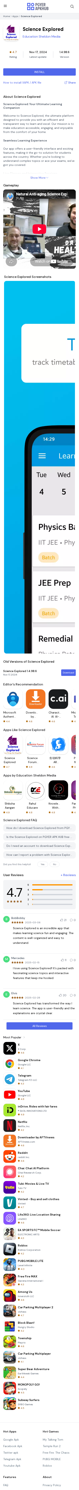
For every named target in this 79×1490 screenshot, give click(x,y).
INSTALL (39, 72)
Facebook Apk (12, 1446)
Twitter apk (10, 1452)
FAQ (5, 1485)
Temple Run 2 (52, 1446)
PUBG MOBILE (52, 1459)
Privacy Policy (52, 1485)
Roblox (47, 1465)
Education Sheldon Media (41, 36)
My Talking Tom (53, 1439)
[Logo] (38, 6)
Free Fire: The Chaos (56, 1452)
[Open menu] (5, 6)
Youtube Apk (11, 1465)
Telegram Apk (12, 1459)
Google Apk (11, 1439)
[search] (72, 6)
